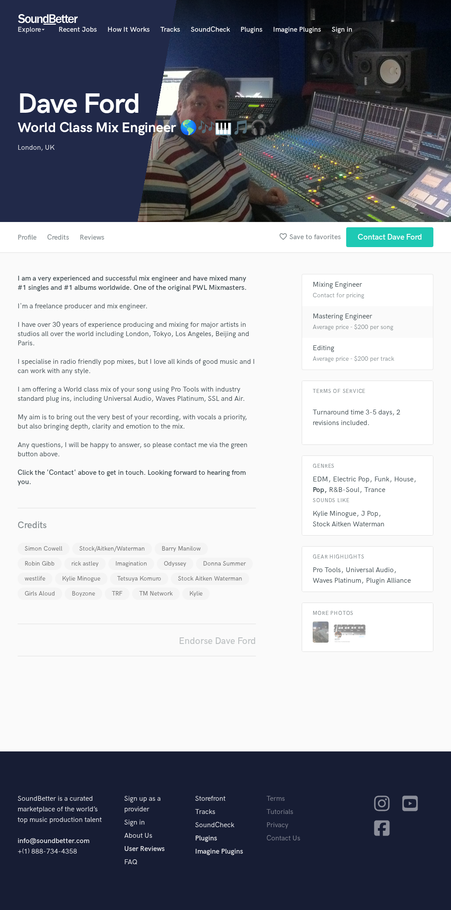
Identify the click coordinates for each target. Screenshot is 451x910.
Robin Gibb (40, 563)
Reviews (92, 237)
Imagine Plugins (297, 30)
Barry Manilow (181, 548)
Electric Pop (351, 479)
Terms (275, 799)
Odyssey (175, 563)
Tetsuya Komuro (139, 578)
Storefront (210, 799)
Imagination (131, 563)
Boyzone (83, 593)
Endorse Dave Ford (217, 641)
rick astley (85, 563)
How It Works (128, 30)
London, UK (36, 148)
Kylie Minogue (81, 578)
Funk (381, 479)
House (404, 479)
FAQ (130, 862)
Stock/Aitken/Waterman (112, 548)
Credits (58, 237)
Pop (318, 490)
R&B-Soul (344, 490)
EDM (320, 479)
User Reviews (144, 849)
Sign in (342, 30)
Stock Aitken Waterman (210, 578)
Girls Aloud (40, 593)
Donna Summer (224, 563)
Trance (374, 490)
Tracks (170, 30)
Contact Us (283, 838)
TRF (117, 593)
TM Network (156, 593)
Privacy (277, 825)
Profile (27, 237)
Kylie (196, 593)
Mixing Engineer (337, 285)
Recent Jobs (78, 30)
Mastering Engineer (342, 316)
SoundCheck (210, 30)
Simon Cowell (44, 548)
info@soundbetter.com (53, 841)
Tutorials (279, 812)
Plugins (251, 30)
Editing (323, 348)
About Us (138, 836)
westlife (35, 578)
